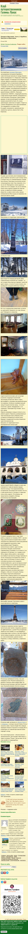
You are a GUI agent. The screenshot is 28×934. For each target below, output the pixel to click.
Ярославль (23, 48)
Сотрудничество (14, 860)
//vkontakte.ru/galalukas (2, 872)
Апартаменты (9, 856)
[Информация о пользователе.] (5, 840)
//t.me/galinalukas (7, 872)
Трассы (13, 857)
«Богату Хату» (22, 722)
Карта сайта (10, 855)
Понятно (3, 931)
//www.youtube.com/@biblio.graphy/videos (5, 882)
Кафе (15, 856)
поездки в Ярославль (16, 72)
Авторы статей (5, 860)
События (18, 857)
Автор (15, 855)
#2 (2, 847)
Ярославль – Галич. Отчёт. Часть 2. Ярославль (19, 765)
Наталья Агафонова (10, 44)
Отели (3, 856)
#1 (1, 830)
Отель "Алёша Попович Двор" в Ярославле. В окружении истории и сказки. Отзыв (7, 790)
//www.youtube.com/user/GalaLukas (4, 872)
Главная (3, 855)
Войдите (3, 794)
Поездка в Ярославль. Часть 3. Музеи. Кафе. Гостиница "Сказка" (20, 790)
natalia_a (4, 844)
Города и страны (6, 857)
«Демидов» (5, 724)
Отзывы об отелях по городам (9, 859)
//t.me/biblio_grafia (2, 882)
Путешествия (4, 46)
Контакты (23, 860)
